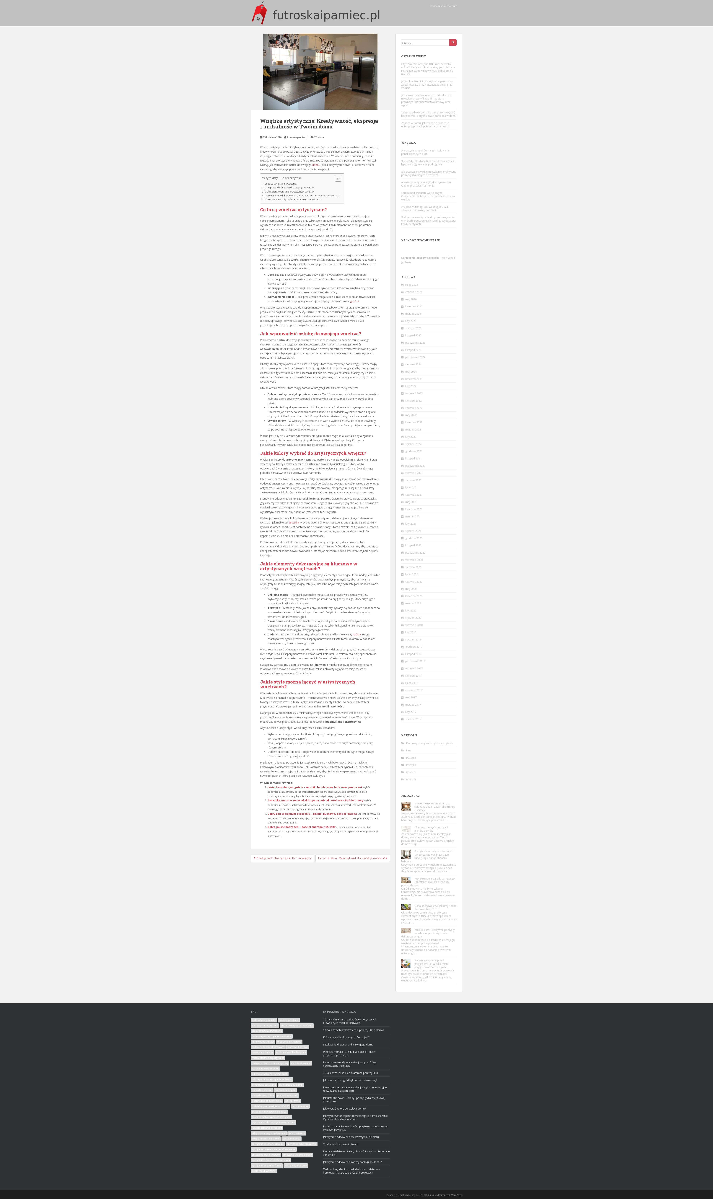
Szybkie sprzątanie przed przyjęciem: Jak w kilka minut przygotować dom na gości (431, 964)
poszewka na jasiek (287, 1095)
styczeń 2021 (413, 531)
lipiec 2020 (411, 574)
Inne (408, 750)
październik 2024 (415, 357)
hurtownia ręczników (263, 1041)
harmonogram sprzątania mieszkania (271, 1036)
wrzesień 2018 (414, 625)
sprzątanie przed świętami (266, 1154)
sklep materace (297, 1133)
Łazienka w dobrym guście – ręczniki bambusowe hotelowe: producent (315, 787)
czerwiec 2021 (413, 494)
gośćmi (354, 301)
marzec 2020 (413, 603)
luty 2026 (410, 321)
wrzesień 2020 (414, 560)
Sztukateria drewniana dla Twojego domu (348, 1044)
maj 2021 (411, 502)
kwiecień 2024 (413, 379)
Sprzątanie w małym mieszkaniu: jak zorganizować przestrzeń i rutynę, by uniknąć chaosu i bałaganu (427, 856)
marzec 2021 (413, 516)
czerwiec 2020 (413, 581)
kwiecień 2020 (413, 596)
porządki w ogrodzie (263, 1095)
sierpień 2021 (413, 480)
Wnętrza (319, 137)
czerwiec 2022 (413, 408)
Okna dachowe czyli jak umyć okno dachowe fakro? (435, 907)
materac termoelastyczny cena (268, 1057)
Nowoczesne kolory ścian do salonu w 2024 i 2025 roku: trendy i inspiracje (435, 807)
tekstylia (294, 522)
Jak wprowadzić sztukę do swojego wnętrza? (289, 187)
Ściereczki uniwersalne (264, 1170)
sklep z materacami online (265, 1138)
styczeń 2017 (413, 719)
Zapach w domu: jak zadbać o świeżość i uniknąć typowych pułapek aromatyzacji (425, 124)
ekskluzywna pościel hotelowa (296, 1025)
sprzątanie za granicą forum (266, 1165)
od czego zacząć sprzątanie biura (269, 1074)
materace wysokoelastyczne (291, 1052)
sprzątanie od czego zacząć (301, 1144)
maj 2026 (411, 299)
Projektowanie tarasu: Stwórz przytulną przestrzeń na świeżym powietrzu (355, 1128)
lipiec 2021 (411, 487)
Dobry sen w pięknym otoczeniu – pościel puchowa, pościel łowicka (312, 813)
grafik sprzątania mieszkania (267, 1030)
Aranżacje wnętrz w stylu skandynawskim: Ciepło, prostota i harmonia (426, 183)
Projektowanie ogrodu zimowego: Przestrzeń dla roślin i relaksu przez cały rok (428, 882)
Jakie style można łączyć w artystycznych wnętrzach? (293, 199)
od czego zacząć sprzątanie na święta (272, 1079)
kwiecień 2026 (413, 306)
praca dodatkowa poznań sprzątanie (271, 1117)
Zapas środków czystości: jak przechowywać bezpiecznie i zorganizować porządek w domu (428, 114)
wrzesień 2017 (414, 668)
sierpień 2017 (413, 675)
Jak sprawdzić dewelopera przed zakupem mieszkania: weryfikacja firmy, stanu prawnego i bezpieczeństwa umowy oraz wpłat (426, 100)
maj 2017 (411, 697)
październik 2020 (415, 552)
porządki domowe (261, 1090)
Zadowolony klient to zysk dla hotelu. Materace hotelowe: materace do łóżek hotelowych (351, 1170)
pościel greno (292, 1100)
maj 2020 (411, 588)
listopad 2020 (413, 545)
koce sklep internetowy (289, 1041)
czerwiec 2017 (413, 690)
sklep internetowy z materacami (268, 1133)
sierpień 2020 (413, 567)
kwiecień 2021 (413, 509)
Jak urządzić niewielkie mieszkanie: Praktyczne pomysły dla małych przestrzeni (428, 173)
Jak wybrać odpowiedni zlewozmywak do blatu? (351, 1137)
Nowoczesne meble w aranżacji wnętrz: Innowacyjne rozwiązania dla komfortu (355, 1089)
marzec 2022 (413, 429)
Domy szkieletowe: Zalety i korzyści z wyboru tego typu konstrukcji (356, 1153)
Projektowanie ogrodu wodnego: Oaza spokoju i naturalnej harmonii (424, 208)
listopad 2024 (413, 350)
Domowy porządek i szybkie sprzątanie (429, 743)
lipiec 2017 (411, 683)
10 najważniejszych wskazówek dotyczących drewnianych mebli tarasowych (350, 1021)
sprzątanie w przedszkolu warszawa (271, 1160)
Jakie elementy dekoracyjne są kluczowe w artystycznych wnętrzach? (302, 195)
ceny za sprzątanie (288, 1020)
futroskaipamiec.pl (297, 137)
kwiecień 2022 (413, 422)
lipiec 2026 (411, 284)
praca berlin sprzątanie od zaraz (269, 1111)
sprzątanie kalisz (291, 1138)
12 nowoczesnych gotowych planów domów (431, 829)
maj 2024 (411, 371)
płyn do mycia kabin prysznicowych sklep (273, 1122)
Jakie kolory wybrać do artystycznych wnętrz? (289, 191)
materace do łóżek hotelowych (268, 1047)
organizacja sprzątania (264, 1084)
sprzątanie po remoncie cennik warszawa (273, 1149)
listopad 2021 (413, 458)
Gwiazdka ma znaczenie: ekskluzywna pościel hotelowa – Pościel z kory (315, 800)
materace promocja (262, 1052)
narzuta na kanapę (301, 1063)
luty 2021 (410, 523)
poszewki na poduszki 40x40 (267, 1100)
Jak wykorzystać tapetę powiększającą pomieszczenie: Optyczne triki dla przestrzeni (355, 1117)
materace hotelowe (298, 1047)
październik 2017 (415, 661)
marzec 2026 (413, 313)
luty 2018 (410, 632)
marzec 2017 (413, 704)
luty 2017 (410, 712)
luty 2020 (410, 610)
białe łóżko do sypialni (264, 1020)
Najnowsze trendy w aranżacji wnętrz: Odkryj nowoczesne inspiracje (350, 1064)
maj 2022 (411, 415)
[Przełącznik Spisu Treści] (336, 178)
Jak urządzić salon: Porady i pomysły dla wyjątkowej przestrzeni (354, 1099)
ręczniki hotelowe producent (267, 1127)
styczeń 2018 (413, 639)
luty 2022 (410, 436)
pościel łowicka (300, 1106)
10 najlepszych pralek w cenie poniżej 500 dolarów (353, 1030)
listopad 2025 (413, 335)
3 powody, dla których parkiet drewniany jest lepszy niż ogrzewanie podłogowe (428, 162)
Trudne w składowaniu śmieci (341, 1144)
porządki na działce (285, 1090)
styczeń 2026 (413, 328)
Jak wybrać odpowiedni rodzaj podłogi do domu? (352, 1162)
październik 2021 (415, 465)
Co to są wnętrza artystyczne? (281, 183)
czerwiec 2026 (413, 292)
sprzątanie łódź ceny (296, 1165)
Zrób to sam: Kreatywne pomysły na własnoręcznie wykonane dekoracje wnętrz (428, 933)
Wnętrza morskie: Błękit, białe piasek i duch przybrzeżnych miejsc (349, 1053)
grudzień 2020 (413, 538)
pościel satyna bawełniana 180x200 (270, 1106)
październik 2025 (415, 342)
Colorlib (426, 1195)
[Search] (453, 42)
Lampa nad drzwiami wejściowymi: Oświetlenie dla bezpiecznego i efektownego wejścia (428, 196)
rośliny (357, 634)
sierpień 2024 (413, 364)
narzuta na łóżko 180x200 (265, 1068)
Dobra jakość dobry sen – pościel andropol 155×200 (301, 827)
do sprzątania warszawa (265, 1025)
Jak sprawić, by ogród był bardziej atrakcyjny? (350, 1080)
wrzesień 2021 (414, 473)
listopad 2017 (413, 654)
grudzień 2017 (413, 646)
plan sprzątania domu (290, 1084)
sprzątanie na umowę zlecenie (268, 1144)
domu (315, 165)
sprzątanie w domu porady (297, 1154)
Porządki (411, 757)
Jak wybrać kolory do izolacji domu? (344, 1108)
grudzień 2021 (413, 451)
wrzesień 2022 (414, 393)
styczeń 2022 (413, 444)
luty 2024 (410, 386)
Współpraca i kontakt (443, 6)
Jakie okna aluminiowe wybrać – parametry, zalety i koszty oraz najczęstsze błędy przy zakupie (427, 84)
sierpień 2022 (413, 400)
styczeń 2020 (413, 617)
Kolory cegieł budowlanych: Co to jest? (346, 1037)
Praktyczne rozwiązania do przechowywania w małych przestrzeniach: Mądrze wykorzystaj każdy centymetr (428, 221)
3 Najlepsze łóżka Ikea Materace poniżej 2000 (351, 1073)
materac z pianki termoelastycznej (270, 1063)
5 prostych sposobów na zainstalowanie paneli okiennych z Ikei (425, 152)
